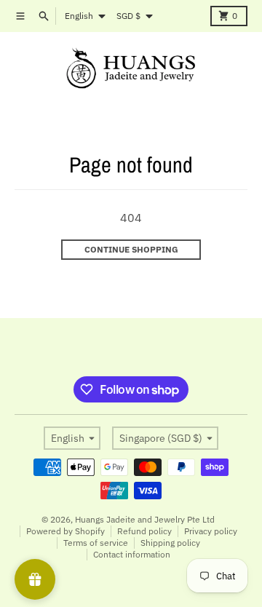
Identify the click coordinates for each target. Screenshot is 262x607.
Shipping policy (170, 542)
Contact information (131, 554)
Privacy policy (210, 530)
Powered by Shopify (65, 530)
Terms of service (95, 542)
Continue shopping (131, 249)
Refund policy (144, 530)
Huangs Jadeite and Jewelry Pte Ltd (145, 519)
